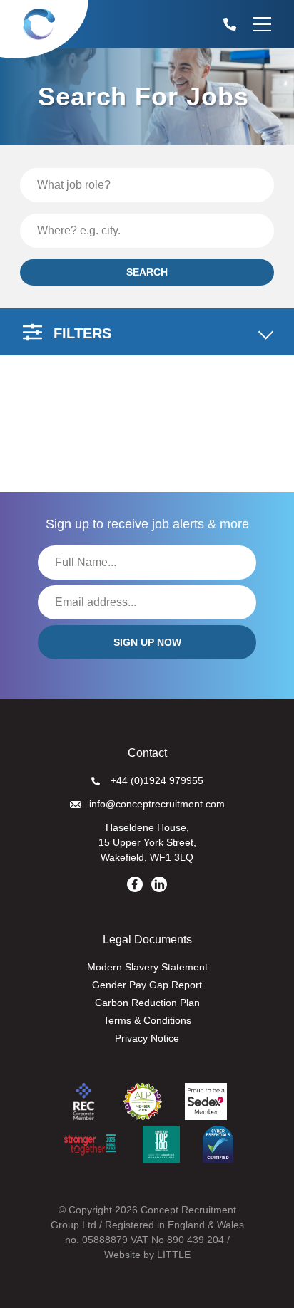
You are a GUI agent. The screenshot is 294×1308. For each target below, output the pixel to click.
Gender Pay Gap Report (147, 984)
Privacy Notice (147, 1038)
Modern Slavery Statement (147, 967)
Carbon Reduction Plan (147, 1002)
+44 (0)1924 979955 (157, 780)
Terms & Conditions (147, 1020)
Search (147, 272)
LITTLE (174, 1254)
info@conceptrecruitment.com (157, 804)
